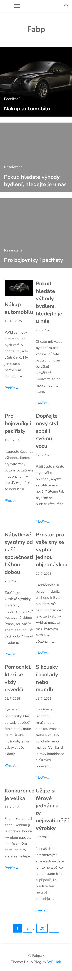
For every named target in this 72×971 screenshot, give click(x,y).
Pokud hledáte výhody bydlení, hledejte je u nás (35, 180)
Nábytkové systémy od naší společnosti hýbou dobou (19, 553)
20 (42, 928)
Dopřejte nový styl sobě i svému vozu (47, 431)
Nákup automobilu (27, 108)
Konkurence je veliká (19, 794)
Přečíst (12, 387)
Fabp (36, 29)
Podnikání (11, 98)
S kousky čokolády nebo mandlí (47, 678)
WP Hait (54, 961)
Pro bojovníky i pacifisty (33, 260)
